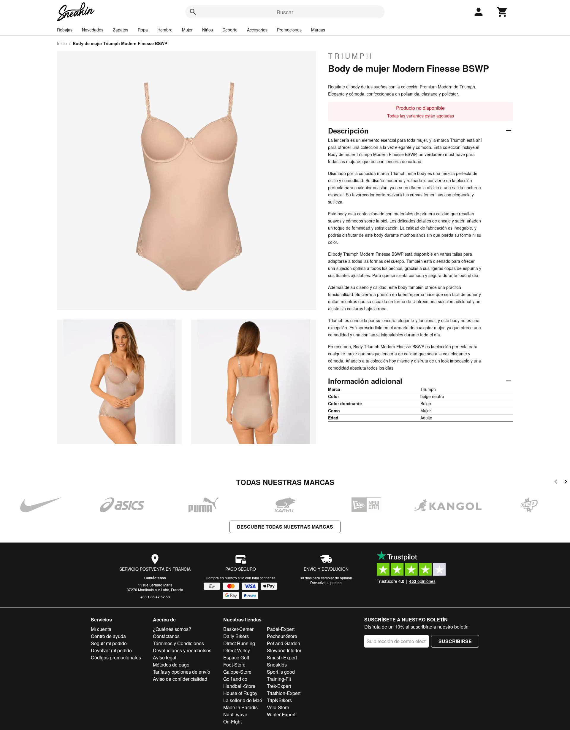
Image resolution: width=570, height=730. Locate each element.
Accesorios (257, 30)
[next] (565, 482)
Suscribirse (455, 641)
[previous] (556, 482)
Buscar (285, 12)
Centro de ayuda (108, 636)
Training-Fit (279, 678)
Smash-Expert (282, 657)
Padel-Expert (280, 629)
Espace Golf (236, 657)
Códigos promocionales (116, 657)
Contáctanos (155, 577)
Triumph (350, 56)
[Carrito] (502, 12)
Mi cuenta (101, 629)
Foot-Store (234, 664)
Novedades (92, 30)
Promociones (289, 30)
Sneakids (277, 664)
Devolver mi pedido (111, 650)
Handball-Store (239, 686)
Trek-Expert (279, 686)
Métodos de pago (171, 664)
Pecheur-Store (282, 636)
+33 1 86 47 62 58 (155, 596)
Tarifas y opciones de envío (181, 671)
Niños (207, 30)
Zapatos (120, 30)
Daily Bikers (236, 636)
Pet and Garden (283, 643)
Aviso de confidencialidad (180, 678)
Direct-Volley (236, 650)
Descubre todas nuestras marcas (285, 526)
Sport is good (281, 671)
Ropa (143, 30)
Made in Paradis (240, 707)
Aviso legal (164, 657)
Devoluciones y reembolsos (182, 650)
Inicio (62, 43)
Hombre (164, 30)
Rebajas (64, 30)
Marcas (318, 30)
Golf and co (235, 678)
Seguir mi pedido (109, 643)
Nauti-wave (235, 714)
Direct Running (239, 643)
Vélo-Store (278, 707)
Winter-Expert (281, 714)
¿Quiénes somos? (172, 629)
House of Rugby (240, 693)
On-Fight (232, 721)
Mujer (187, 30)
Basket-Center (238, 629)
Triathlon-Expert (283, 693)
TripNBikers (279, 700)
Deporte (230, 30)
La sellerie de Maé (242, 700)
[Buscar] (193, 11)
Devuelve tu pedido (326, 582)
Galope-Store (237, 671)
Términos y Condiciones (178, 643)
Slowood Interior (284, 650)
